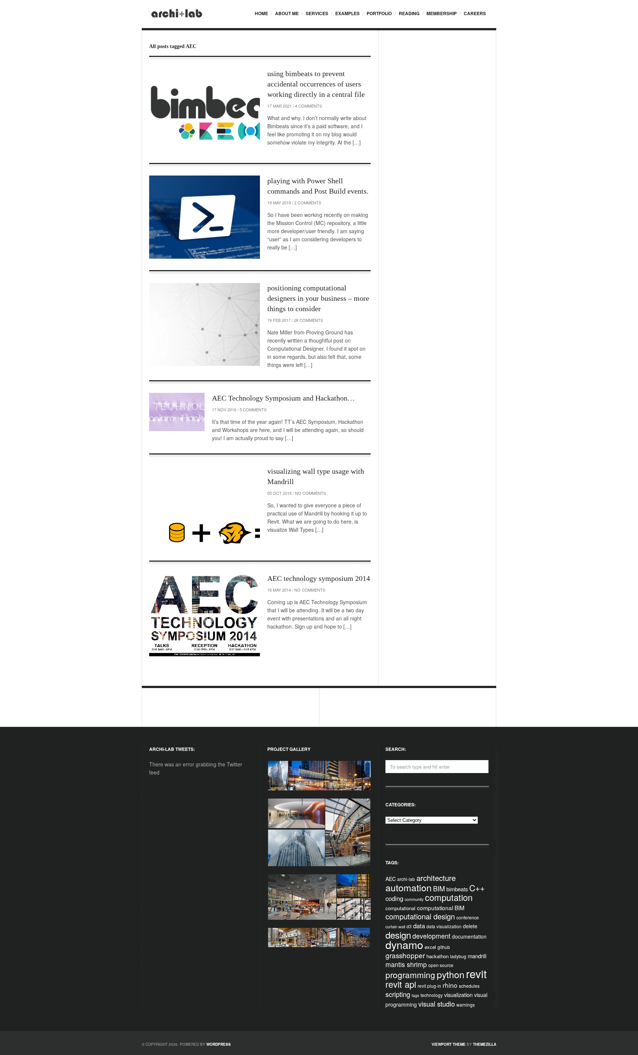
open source (440, 965)
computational (400, 908)
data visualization (444, 926)
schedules (469, 986)
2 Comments (307, 202)
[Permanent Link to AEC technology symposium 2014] (204, 614)
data (419, 925)
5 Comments (253, 409)
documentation (469, 936)
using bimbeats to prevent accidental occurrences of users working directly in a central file (316, 83)
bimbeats (457, 889)
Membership (441, 13)
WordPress (218, 1044)
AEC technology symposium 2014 (318, 578)
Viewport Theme (449, 1044)
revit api (400, 984)
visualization (458, 994)
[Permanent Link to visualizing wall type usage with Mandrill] (204, 507)
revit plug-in (429, 986)
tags (415, 995)
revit (476, 973)
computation (449, 897)
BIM (439, 888)
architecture (436, 877)
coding (394, 898)
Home (261, 13)
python (450, 974)
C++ (477, 888)
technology (432, 995)
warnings (465, 1004)
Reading (409, 13)
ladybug (458, 956)
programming (410, 974)
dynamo (404, 944)
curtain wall (395, 926)
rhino (450, 985)
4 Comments (308, 106)
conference (467, 917)
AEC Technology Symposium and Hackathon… (283, 398)
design (398, 934)
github (444, 947)
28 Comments (308, 320)
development (431, 935)
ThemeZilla (484, 1044)
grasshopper (405, 955)
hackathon (437, 956)
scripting (397, 994)
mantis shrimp (406, 964)
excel (430, 946)
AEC (390, 878)
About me (287, 13)
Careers (475, 13)
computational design (420, 916)
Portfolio (379, 13)
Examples (347, 13)
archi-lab (406, 879)
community (414, 899)
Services (317, 13)
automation (408, 887)
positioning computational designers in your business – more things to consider (318, 298)
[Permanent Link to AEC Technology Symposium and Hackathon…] (177, 412)
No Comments (310, 493)
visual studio (436, 1003)
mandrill (477, 956)
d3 (409, 926)
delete (470, 926)
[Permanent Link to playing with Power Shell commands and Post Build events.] (204, 217)
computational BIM (440, 907)
